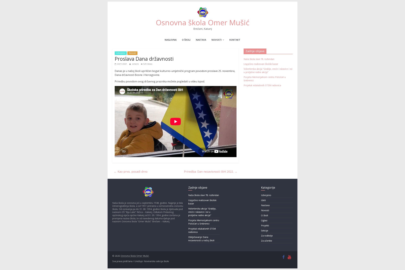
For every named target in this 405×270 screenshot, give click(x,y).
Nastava (201, 39)
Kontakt (234, 39)
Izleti (263, 200)
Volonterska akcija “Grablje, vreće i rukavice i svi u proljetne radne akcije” (202, 212)
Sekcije (264, 230)
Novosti (217, 39)
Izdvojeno (120, 53)
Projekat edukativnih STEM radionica (262, 85)
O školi (186, 39)
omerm (135, 64)
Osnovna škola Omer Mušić (202, 22)
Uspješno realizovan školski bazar (261, 63)
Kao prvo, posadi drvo (130, 171)
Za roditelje (267, 235)
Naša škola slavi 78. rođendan (259, 59)
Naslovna (171, 39)
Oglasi (264, 220)
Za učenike (266, 240)
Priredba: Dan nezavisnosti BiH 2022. (210, 171)
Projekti (265, 225)
